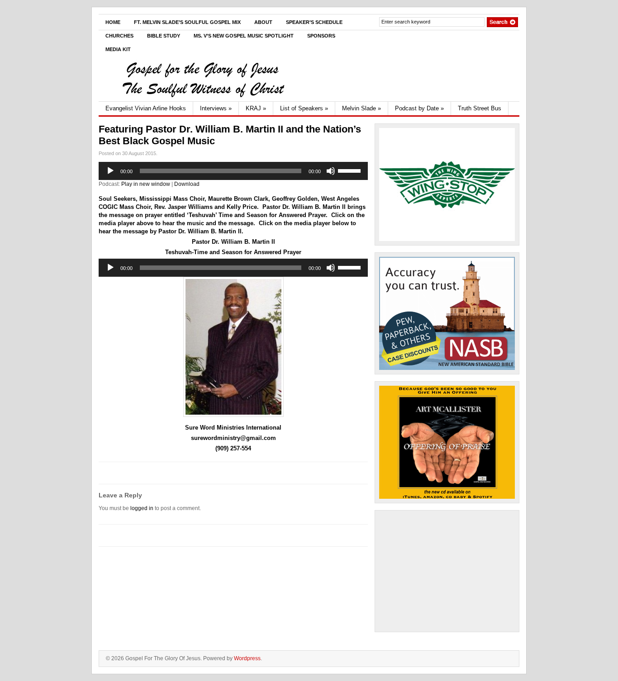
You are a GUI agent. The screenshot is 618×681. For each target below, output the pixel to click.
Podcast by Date (419, 108)
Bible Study (163, 35)
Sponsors (321, 35)
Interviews (216, 108)
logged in (141, 508)
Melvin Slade (361, 108)
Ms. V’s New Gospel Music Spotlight (244, 35)
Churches (119, 35)
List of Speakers (304, 108)
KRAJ (256, 108)
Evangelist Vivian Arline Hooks (145, 108)
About (263, 22)
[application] (233, 171)
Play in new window (145, 184)
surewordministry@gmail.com (233, 438)
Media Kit (118, 49)
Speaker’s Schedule (314, 22)
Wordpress (247, 658)
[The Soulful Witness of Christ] (203, 99)
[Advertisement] (447, 571)
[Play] (110, 170)
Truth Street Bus (479, 108)
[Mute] (330, 170)
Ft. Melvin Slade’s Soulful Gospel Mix (187, 22)
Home (112, 22)
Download (187, 184)
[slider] (350, 170)
